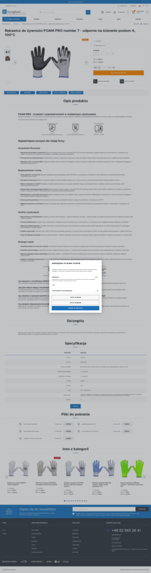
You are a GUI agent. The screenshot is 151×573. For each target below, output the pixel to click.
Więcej (53, 284)
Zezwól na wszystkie (75, 308)
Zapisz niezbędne (75, 302)
